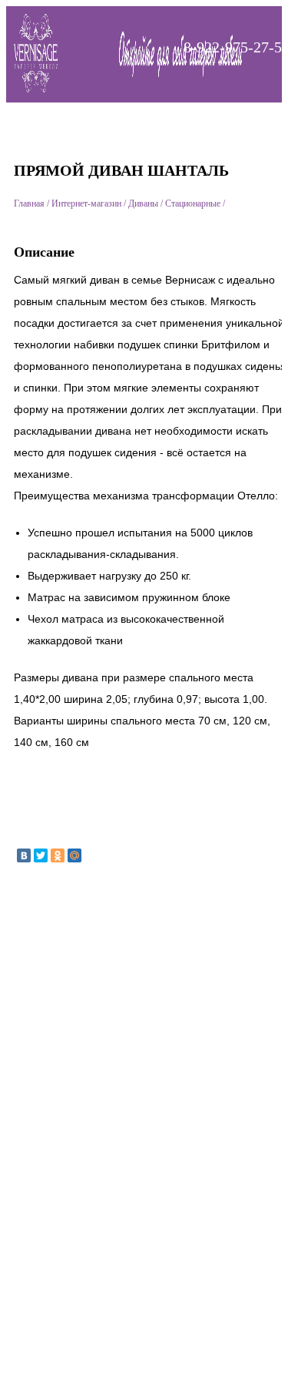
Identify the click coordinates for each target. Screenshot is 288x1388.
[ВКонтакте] (24, 855)
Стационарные (192, 203)
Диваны (143, 203)
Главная (29, 203)
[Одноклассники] (58, 855)
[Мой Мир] (74, 855)
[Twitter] (41, 855)
